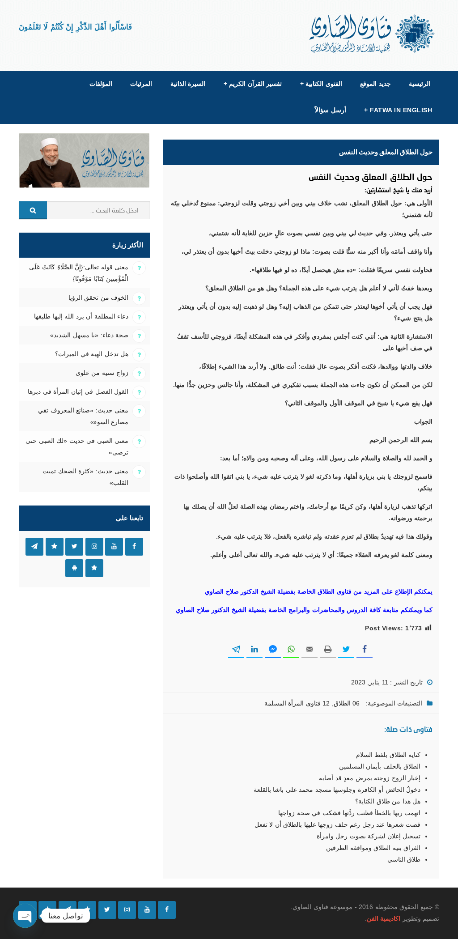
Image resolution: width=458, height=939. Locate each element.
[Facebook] (167, 910)
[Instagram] (127, 910)
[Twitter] (107, 910)
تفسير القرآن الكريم (253, 83)
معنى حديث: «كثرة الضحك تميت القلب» (85, 476)
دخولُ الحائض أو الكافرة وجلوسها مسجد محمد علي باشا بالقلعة (337, 789)
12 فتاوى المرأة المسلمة (297, 703)
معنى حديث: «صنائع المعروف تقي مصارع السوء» (83, 416)
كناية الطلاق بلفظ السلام (388, 754)
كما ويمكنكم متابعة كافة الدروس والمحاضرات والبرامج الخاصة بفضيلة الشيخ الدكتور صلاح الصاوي (304, 609)
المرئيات (141, 83)
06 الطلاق (347, 703)
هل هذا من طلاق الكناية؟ (387, 801)
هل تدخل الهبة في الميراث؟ (91, 353)
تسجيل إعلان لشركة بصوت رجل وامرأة (368, 836)
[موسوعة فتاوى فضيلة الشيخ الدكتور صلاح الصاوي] (372, 33)
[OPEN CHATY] (25, 916)
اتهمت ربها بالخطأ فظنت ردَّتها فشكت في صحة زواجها (349, 812)
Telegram (34, 547)
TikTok (55, 547)
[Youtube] (147, 910)
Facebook (134, 547)
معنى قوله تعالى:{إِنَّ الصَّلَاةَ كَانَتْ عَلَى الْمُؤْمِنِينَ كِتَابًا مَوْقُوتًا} (78, 272)
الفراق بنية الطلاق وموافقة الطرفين (373, 847)
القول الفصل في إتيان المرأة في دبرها (78, 391)
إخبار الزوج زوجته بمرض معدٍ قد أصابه (369, 778)
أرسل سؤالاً (330, 110)
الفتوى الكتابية (321, 83)
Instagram (94, 547)
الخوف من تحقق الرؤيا (98, 297)
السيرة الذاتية (187, 83)
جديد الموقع (375, 83)
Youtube (114, 547)
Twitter (74, 547)
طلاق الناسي (403, 859)
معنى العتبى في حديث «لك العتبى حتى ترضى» (76, 446)
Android (74, 568)
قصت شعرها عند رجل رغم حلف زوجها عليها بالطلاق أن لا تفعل (337, 824)
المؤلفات (100, 83)
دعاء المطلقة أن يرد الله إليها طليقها (81, 316)
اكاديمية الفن (383, 918)
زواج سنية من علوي (102, 372)
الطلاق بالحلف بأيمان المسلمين (379, 766)
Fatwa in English (398, 110)
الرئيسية (419, 83)
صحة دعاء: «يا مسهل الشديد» (89, 335)
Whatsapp (94, 568)
